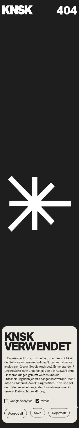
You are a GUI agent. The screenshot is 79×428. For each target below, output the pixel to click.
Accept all (15, 413)
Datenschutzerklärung (30, 391)
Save (37, 413)
